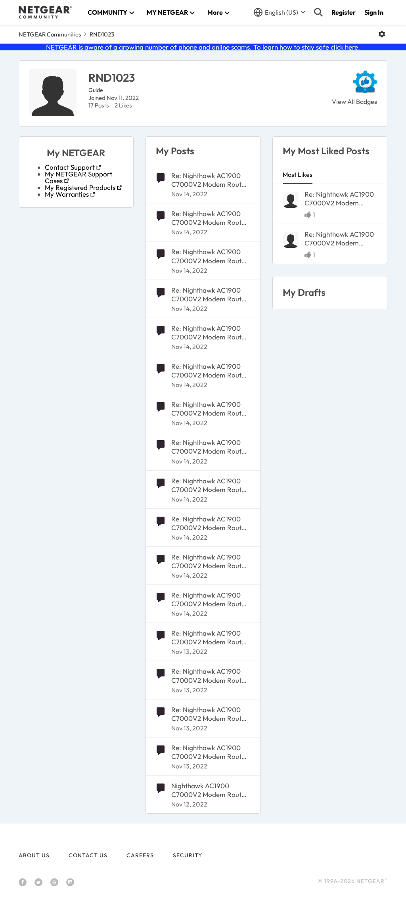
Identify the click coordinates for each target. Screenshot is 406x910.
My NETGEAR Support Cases (78, 177)
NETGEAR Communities (50, 34)
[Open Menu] (381, 34)
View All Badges (354, 101)
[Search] (318, 12)
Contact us (88, 855)
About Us (34, 855)
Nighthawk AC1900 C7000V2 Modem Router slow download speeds (209, 790)
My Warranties (67, 194)
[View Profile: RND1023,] (291, 200)
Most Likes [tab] (297, 174)
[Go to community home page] (45, 12)
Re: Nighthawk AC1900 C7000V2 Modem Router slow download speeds (209, 180)
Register (343, 12)
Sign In (373, 12)
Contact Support (70, 167)
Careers (140, 855)
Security (187, 855)
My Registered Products (80, 187)
